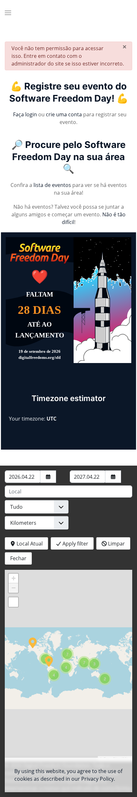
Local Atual (29, 543)
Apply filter (74, 543)
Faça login (25, 114)
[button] (8, 13)
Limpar (116, 543)
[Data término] (113, 476)
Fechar (18, 558)
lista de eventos (52, 185)
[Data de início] (48, 476)
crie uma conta (64, 114)
